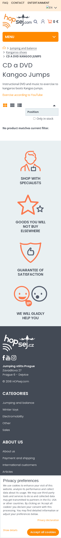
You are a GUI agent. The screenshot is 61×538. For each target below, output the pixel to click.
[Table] (19, 106)
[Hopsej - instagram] (13, 359)
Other (7, 423)
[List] (12, 106)
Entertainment (38, 3)
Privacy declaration (48, 520)
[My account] (43, 21)
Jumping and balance (18, 403)
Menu (9, 36)
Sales (6, 430)
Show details (10, 530)
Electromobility (13, 416)
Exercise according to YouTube (23, 95)
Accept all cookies (43, 532)
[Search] (35, 21)
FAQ (5, 3)
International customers (20, 465)
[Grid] (5, 106)
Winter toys (10, 410)
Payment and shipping (19, 458)
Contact (18, 3)
